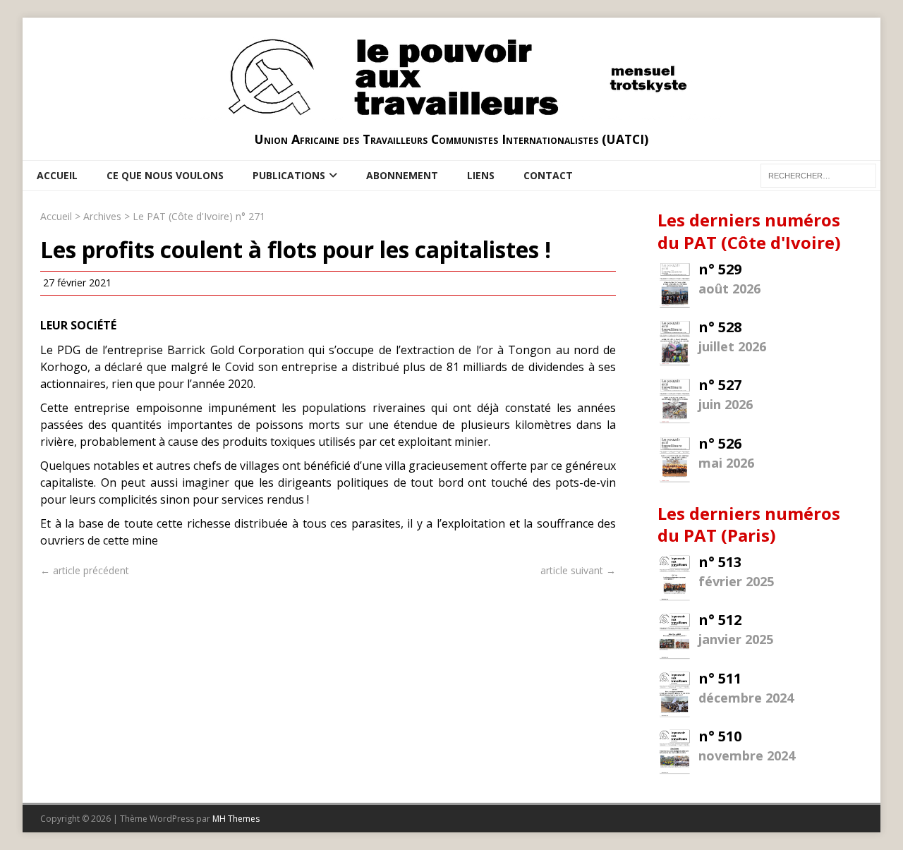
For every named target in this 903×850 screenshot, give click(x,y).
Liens (481, 175)
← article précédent (84, 570)
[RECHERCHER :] (818, 174)
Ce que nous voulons (165, 175)
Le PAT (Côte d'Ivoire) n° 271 (199, 216)
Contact (548, 175)
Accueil (57, 175)
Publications (289, 175)
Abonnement (402, 175)
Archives (102, 216)
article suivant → (578, 570)
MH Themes (236, 819)
